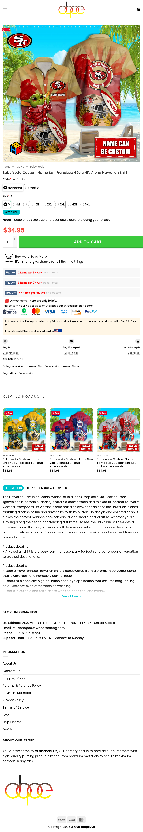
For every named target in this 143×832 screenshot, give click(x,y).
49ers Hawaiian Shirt (30, 366)
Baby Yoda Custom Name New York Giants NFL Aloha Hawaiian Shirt (71, 462)
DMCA (7, 729)
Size (6, 196)
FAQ (6, 715)
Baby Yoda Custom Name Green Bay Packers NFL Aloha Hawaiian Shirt (23, 462)
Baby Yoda (37, 166)
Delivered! (134, 352)
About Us (10, 663)
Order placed (11, 352)
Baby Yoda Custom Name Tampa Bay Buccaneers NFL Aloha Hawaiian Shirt (116, 462)
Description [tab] (13, 488)
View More (70, 596)
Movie (20, 166)
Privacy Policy (13, 700)
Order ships (71, 352)
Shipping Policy (14, 678)
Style (7, 179)
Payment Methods (17, 693)
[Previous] (2, 441)
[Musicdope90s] (71, 10)
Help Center (12, 722)
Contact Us (11, 671)
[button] (5, 9)
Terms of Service (16, 707)
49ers (13, 373)
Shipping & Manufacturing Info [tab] (48, 488)
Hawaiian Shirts (69, 366)
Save (7, 29)
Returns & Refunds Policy (22, 685)
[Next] (140, 441)
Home (6, 166)
